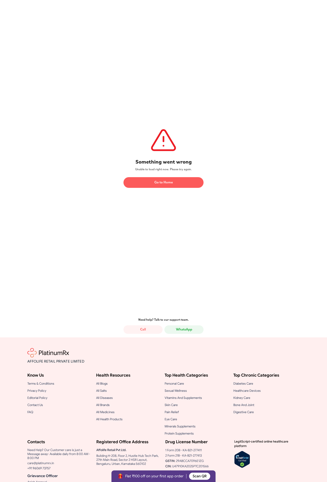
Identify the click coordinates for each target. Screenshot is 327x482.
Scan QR (200, 476)
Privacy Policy (36, 391)
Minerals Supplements (180, 426)
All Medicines (105, 412)
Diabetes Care (243, 383)
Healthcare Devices (247, 391)
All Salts (101, 391)
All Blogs (102, 383)
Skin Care (171, 405)
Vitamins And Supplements (183, 398)
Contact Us (35, 405)
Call (143, 329)
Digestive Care (243, 412)
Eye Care (171, 419)
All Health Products (109, 419)
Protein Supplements (179, 433)
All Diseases (104, 398)
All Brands (103, 405)
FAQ (30, 412)
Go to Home (163, 182)
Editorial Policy (37, 398)
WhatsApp (184, 329)
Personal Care (174, 383)
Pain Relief (172, 412)
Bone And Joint (243, 405)
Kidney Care (241, 398)
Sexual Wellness (176, 391)
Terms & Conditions (40, 383)
